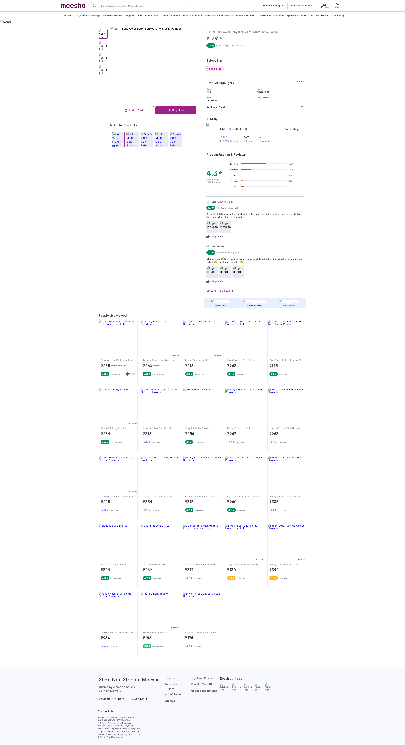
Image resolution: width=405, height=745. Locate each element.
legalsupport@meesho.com (126, 734)
